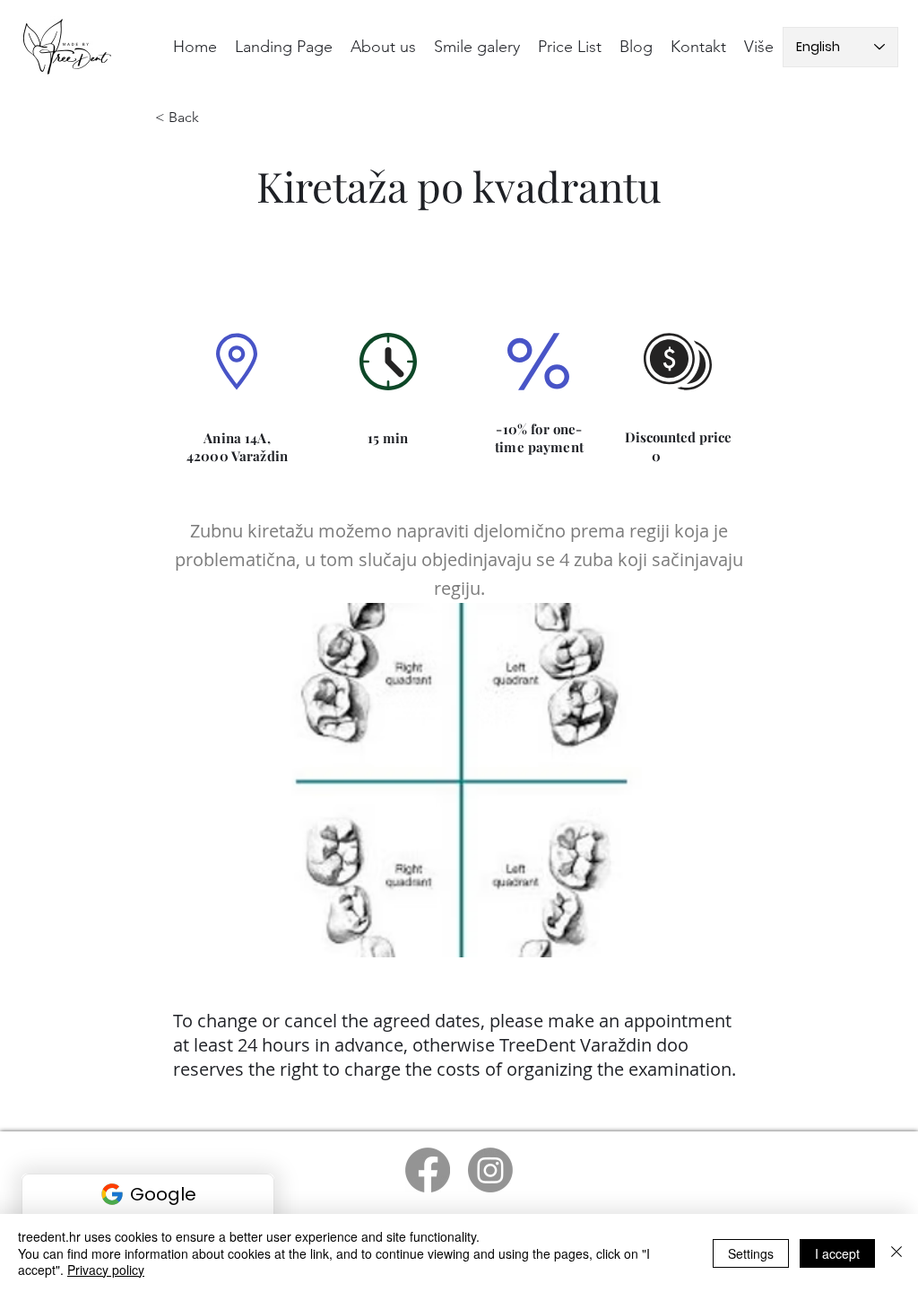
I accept (837, 1253)
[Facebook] (427, 1170)
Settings (751, 1253)
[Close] (896, 1253)
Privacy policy (105, 1270)
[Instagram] (490, 1170)
